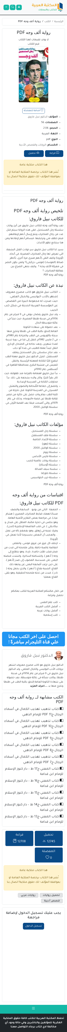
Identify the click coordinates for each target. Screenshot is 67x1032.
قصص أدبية (52, 900)
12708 (20, 838)
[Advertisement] (33, 965)
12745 (49, 838)
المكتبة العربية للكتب (31, 591)
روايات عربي (28, 895)
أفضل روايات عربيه (47, 610)
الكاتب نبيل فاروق (47, 292)
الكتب (47, 21)
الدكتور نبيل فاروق (37, 117)
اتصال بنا (12, 176)
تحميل (32, 153)
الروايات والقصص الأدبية (32, 145)
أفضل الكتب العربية (47, 606)
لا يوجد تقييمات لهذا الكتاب (34, 42)
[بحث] (12, 7)
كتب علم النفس (49, 602)
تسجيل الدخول (33, 926)
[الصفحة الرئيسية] (47, 7)
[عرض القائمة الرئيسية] (6, 7)
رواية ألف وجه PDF (29, 21)
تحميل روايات (51, 895)
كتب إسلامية (51, 615)
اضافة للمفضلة (32, 111)
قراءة (53, 153)
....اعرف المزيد (39, 686)
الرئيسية (58, 21)
